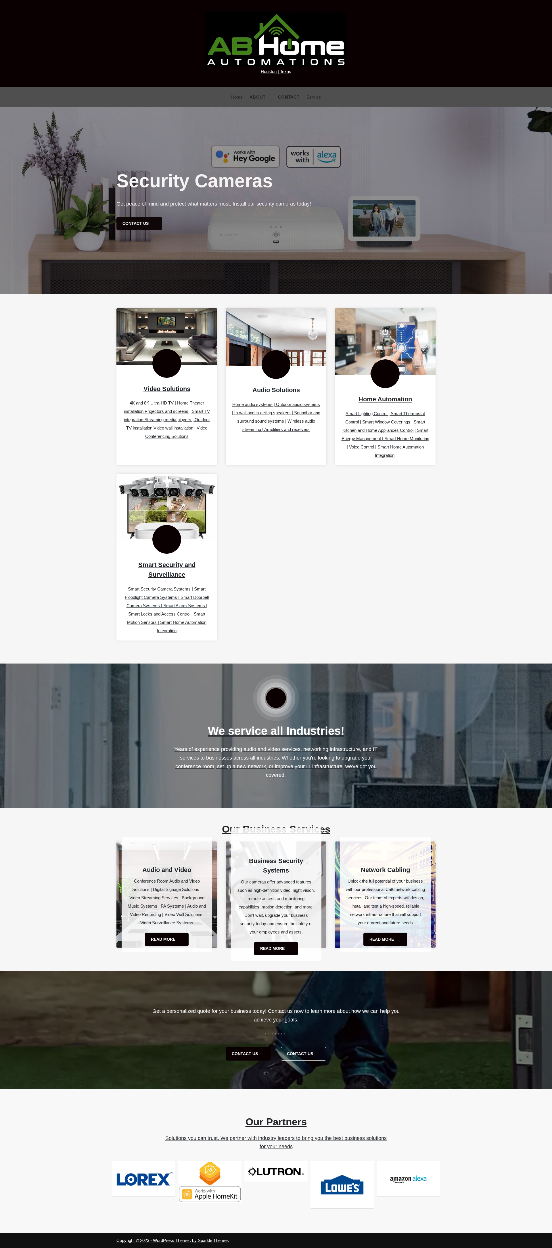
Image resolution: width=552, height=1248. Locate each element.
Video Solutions (166, 388)
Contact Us (245, 1053)
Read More (164, 939)
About (257, 97)
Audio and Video (166, 869)
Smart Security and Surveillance (166, 569)
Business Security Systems (276, 865)
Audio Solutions (276, 390)
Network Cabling (385, 869)
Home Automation (385, 399)
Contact (288, 97)
